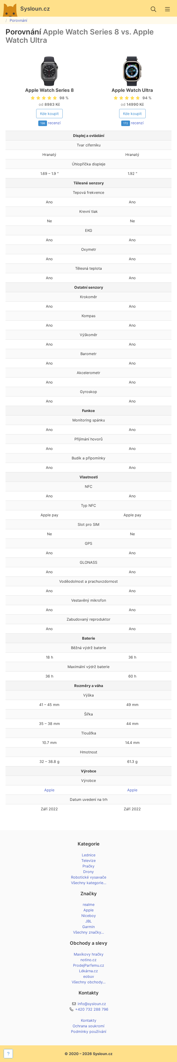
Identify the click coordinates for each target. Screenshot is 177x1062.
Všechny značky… (88, 932)
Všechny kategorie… (88, 882)
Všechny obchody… (89, 982)
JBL (88, 921)
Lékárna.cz (88, 971)
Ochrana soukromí (88, 1026)
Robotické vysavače (88, 877)
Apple (49, 790)
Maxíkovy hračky (88, 954)
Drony (88, 871)
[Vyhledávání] (153, 9)
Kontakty (88, 1020)
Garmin (88, 926)
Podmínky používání (88, 1031)
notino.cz (88, 959)
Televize (88, 860)
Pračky (88, 866)
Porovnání (18, 20)
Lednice (88, 855)
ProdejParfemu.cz (88, 965)
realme (88, 904)
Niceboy (88, 915)
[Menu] (167, 9)
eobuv (88, 976)
